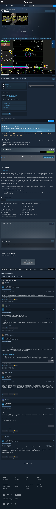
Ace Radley (7, 399)
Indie (12, 93)
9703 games (7, 335)
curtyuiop (7, 282)
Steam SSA (5, 481)
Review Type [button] (4, 269)
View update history (6, 103)
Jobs (16, 481)
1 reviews (6, 437)
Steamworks (5, 484)
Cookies (27, 486)
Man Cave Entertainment (26, 33)
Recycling (17, 486)
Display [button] (41, 269)
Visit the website (6, 101)
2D (16, 38)
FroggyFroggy (8, 305)
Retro (4, 38)
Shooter (13, 38)
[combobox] (41, 6)
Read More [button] (51, 360)
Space (7, 38)
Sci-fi (38, 38)
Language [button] (21, 269)
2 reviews (6, 306)
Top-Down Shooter (21, 38)
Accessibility (28, 481)
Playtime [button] (35, 269)
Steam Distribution (6, 486)
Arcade (10, 38)
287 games (6, 283)
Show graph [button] (50, 269)
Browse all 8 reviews (28, 463)
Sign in (2, 78)
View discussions (6, 107)
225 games (6, 373)
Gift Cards (5, 488)
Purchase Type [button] (13, 269)
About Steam (5, 479)
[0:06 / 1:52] (28, 55)
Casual (48, 38)
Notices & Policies (29, 484)
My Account (39, 486)
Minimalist (34, 38)
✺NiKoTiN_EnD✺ (8, 372)
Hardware (17, 484)
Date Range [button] (28, 269)
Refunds (27, 488)
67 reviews (12, 335)
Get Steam (39, 479)
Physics (41, 38)
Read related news (6, 105)
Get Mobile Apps (40, 481)
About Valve (17, 479)
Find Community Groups (7, 109)
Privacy (26, 479)
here (24, 244)
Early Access (15, 93)
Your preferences (13, 255)
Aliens (45, 38)
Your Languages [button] (8, 273)
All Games (3, 9)
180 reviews (12, 283)
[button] (3, 5)
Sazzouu (6, 334)
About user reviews (5, 255)
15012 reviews (12, 373)
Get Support (39, 484)
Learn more (39, 131)
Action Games (8, 9)
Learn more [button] (50, 120)
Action (26, 38)
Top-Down (30, 38)
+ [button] (50, 38)
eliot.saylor (7, 436)
